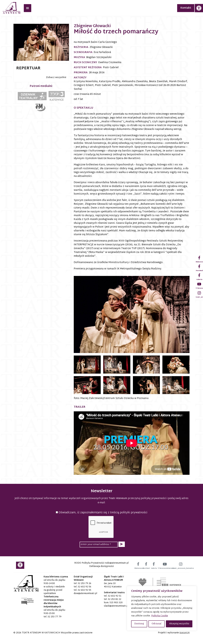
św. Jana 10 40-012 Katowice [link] (113, 585)
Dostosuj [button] (139, 624)
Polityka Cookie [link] (159, 616)
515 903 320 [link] (116, 603)
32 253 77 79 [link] (54, 617)
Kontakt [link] (185, 8)
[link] (199, 8)
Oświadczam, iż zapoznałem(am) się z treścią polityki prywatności (102, 512)
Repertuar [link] (28, 68)
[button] (121, 544)
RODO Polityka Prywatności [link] (89, 563)
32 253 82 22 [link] (114, 599)
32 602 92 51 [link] (114, 596)
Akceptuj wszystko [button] (179, 624)
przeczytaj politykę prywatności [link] (147, 498)
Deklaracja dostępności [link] (101, 566)
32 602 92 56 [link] (84, 587)
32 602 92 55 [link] (84, 590)
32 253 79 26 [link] (84, 583)
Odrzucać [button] (156, 624)
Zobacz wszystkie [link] (56, 77)
